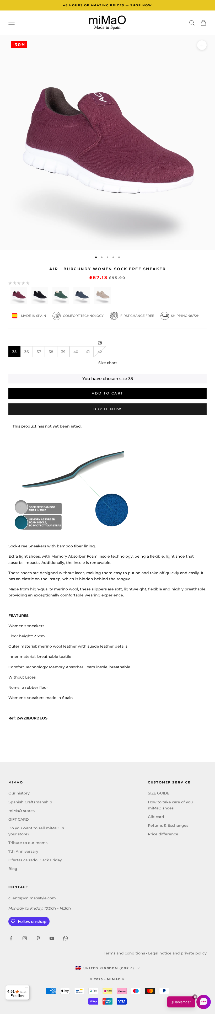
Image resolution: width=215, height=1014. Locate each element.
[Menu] (26, 988)
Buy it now (107, 409)
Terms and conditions (124, 953)
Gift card (156, 816)
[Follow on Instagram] (24, 938)
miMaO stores (21, 810)
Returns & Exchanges (168, 825)
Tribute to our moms (27, 842)
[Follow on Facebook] (11, 938)
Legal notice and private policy (177, 953)
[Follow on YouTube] (52, 938)
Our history (19, 793)
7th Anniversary (23, 851)
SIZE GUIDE (158, 793)
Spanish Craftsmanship (30, 802)
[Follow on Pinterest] (38, 938)
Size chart (107, 362)
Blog (12, 868)
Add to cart (107, 393)
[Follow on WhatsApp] (65, 938)
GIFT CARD (18, 819)
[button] (189, 1002)
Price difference (163, 834)
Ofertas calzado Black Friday (35, 860)
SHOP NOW (141, 5)
